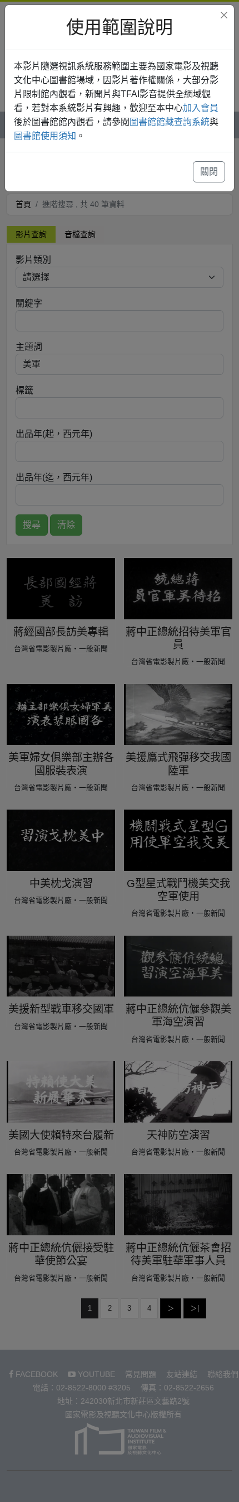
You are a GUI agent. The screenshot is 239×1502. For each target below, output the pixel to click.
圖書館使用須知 (45, 136)
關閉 (209, 171)
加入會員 (200, 108)
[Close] (224, 15)
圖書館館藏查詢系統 (170, 122)
